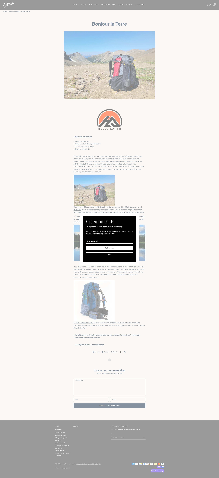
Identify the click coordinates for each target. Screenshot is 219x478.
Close (109, 255)
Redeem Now (109, 248)
